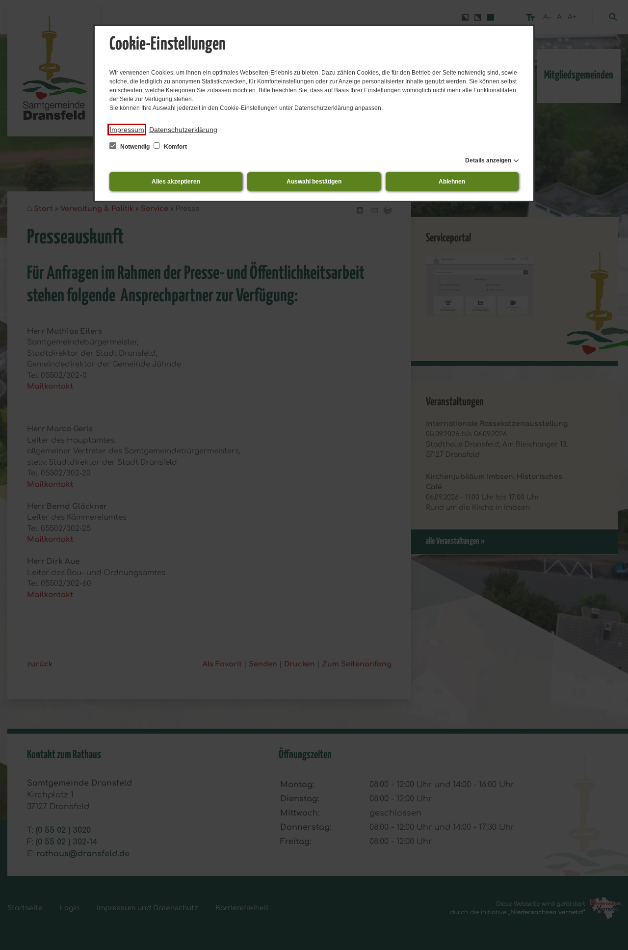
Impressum (126, 129)
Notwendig (135, 146)
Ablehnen (452, 181)
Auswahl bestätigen (314, 181)
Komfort (174, 146)
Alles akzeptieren (176, 181)
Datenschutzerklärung (183, 129)
